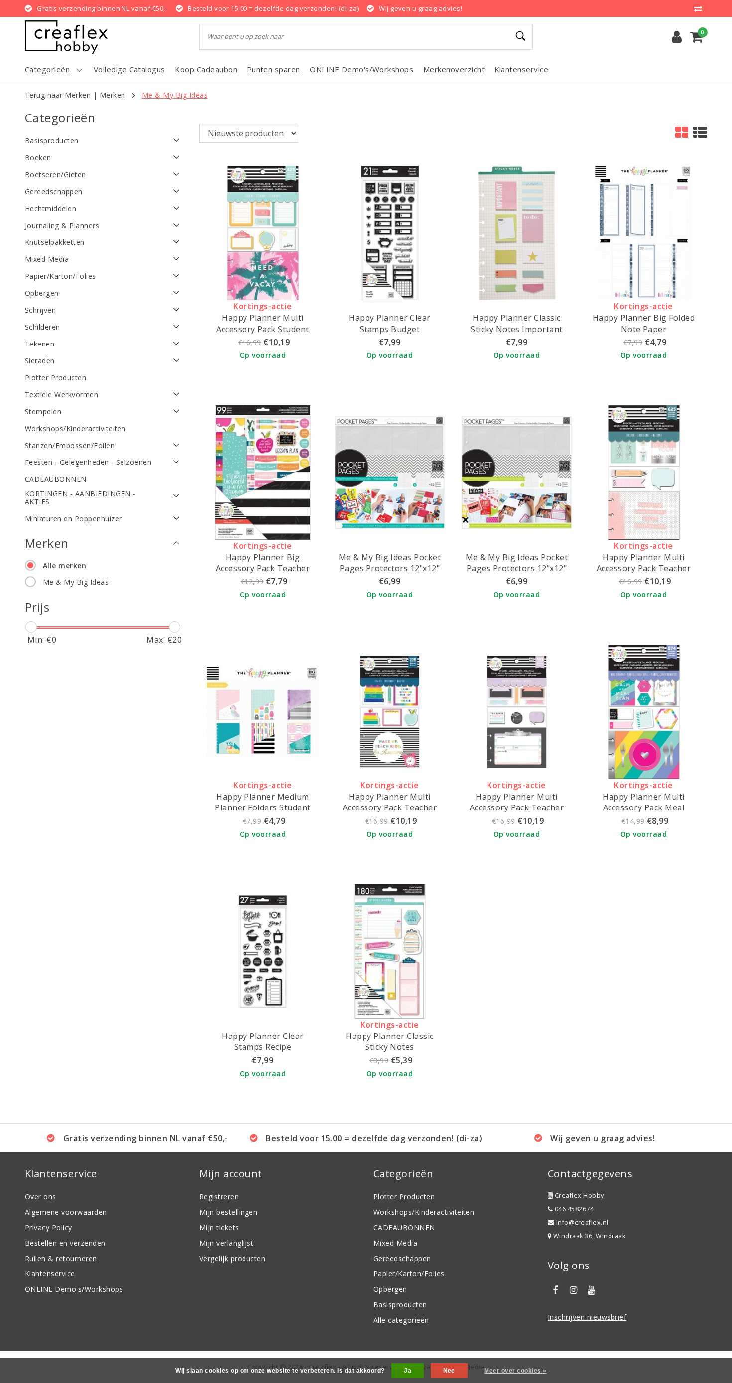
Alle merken (64, 565)
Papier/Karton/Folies (409, 1273)
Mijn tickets (219, 1227)
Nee (449, 1370)
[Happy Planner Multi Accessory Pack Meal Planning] (644, 710)
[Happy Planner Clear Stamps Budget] (390, 232)
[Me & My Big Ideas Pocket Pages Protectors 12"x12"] (390, 471)
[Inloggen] (677, 37)
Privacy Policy (48, 1227)
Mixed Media (395, 1243)
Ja (407, 1370)
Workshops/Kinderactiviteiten (423, 1212)
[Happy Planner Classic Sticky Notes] (390, 950)
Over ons (40, 1196)
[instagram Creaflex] (573, 1290)
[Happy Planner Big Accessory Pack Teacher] (263, 471)
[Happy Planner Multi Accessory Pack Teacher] (644, 471)
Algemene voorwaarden (66, 1212)
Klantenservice (50, 1273)
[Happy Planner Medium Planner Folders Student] (263, 710)
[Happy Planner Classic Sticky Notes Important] (517, 232)
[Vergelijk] (700, 8)
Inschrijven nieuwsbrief (587, 1317)
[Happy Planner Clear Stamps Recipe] (263, 950)
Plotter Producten (404, 1196)
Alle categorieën (401, 1320)
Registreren (219, 1196)
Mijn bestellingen (228, 1212)
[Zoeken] (520, 36)
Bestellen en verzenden (65, 1243)
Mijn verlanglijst (226, 1243)
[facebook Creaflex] (555, 1290)
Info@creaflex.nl (582, 1222)
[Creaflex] (66, 37)
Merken (112, 95)
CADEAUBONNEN (404, 1227)
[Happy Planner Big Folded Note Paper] (644, 232)
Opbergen (390, 1289)
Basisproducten (400, 1304)
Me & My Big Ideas (175, 95)
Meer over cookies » (515, 1370)
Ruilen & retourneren (61, 1258)
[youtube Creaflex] (591, 1290)
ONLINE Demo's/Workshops (74, 1289)
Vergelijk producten (232, 1258)
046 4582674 (573, 1209)
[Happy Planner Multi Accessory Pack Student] (263, 232)
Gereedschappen (402, 1258)
